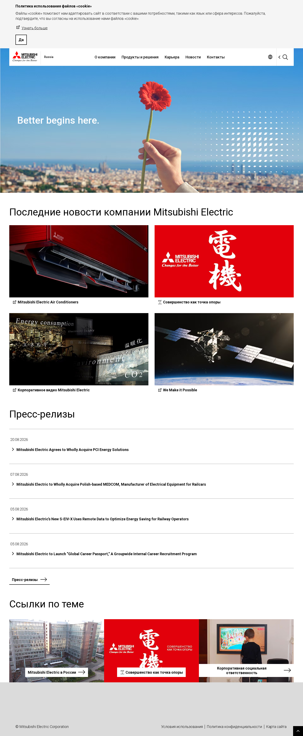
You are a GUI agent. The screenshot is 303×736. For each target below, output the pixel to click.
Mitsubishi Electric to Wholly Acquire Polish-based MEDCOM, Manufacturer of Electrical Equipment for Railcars (111, 484)
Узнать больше (35, 28)
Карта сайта (276, 726)
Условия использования (182, 726)
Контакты (216, 57)
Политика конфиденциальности (234, 726)
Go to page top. (298, 731)
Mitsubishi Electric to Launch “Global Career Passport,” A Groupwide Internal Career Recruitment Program (106, 554)
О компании (105, 57)
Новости (193, 57)
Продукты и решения (140, 57)
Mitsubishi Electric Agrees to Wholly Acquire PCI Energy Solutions (72, 449)
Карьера (172, 57)
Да (21, 40)
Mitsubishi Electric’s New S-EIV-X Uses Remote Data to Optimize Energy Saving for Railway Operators (102, 519)
